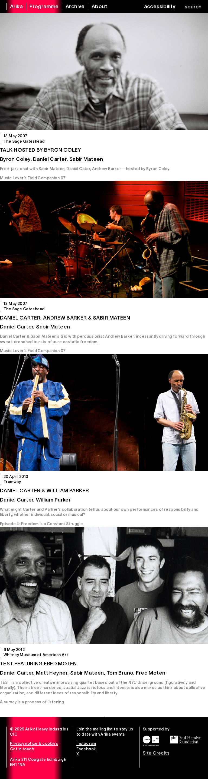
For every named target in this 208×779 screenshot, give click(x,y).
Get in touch (22, 749)
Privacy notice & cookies (34, 743)
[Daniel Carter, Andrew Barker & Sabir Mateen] (104, 239)
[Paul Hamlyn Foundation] (186, 739)
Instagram (86, 743)
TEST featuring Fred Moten (38, 663)
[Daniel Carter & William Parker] (104, 412)
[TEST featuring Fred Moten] (104, 585)
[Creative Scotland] (151, 741)
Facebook (86, 749)
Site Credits (156, 753)
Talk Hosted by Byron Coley (40, 150)
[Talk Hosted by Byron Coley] (104, 71)
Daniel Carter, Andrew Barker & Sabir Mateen (65, 318)
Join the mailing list (94, 729)
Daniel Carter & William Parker (44, 490)
